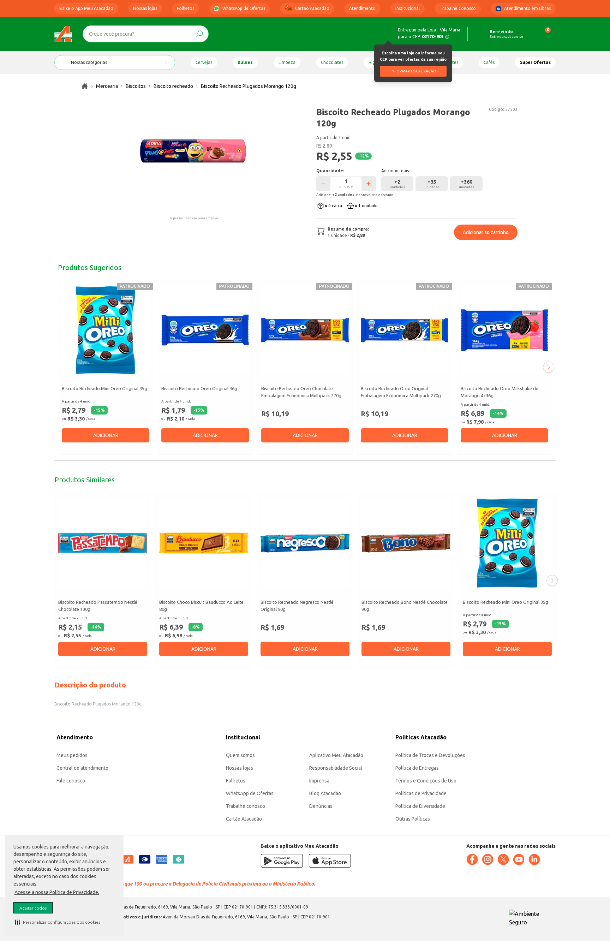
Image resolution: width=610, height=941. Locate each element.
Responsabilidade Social (335, 768)
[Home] (63, 34)
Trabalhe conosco (245, 806)
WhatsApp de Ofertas (243, 8)
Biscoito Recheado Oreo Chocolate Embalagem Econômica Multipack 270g (301, 392)
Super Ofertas (535, 62)
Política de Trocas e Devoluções (430, 755)
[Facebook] (472, 859)
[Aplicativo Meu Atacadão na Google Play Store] (282, 861)
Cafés (489, 62)
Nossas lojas (145, 8)
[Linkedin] (534, 859)
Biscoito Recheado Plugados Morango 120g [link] (248, 86)
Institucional (407, 8)
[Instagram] (487, 859)
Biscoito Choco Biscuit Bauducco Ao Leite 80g (201, 606)
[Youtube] (518, 859)
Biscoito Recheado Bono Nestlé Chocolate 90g (404, 606)
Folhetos (185, 8)
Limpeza (287, 62)
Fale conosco (70, 781)
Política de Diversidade (420, 806)
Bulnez (245, 62)
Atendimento (362, 8)
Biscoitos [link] (136, 86)
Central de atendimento (82, 768)
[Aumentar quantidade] (368, 184)
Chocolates (332, 62)
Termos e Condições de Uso (425, 781)
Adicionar (105, 435)
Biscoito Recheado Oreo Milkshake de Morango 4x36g (499, 392)
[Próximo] (548, 367)
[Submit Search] (199, 34)
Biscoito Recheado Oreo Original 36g (199, 388)
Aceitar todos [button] (33, 908)
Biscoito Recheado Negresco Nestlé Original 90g (297, 606)
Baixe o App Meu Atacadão (86, 8)
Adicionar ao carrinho (486, 232)
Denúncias (321, 806)
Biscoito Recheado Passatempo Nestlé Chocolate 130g (97, 606)
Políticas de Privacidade (421, 793)
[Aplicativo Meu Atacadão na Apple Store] (330, 861)
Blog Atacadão (325, 793)
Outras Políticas (412, 819)
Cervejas (204, 62)
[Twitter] (503, 859)
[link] (84, 86)
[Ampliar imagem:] (193, 151)
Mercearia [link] (107, 86)
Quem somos (240, 755)
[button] (57, 922)
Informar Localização (413, 71)
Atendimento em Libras (527, 8)
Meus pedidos (72, 755)
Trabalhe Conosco (457, 8)
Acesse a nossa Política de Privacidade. (56, 892)
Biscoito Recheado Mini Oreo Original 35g (104, 388)
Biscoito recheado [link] (173, 86)
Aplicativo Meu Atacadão (336, 755)
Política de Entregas (417, 768)
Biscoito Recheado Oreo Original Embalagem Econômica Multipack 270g (401, 392)
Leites (452, 62)
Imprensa (319, 781)
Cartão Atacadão (312, 8)
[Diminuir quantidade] (323, 184)
